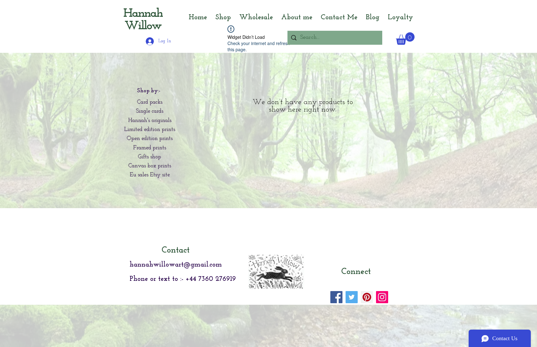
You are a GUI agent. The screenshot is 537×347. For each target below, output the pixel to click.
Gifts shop (149, 157)
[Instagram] (382, 297)
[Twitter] (352, 297)
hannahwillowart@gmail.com (176, 264)
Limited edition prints (149, 130)
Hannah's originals (150, 121)
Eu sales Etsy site (150, 175)
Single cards (149, 111)
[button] (405, 38)
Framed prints (149, 148)
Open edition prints (150, 139)
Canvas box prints (150, 166)
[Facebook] (336, 297)
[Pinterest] (367, 297)
